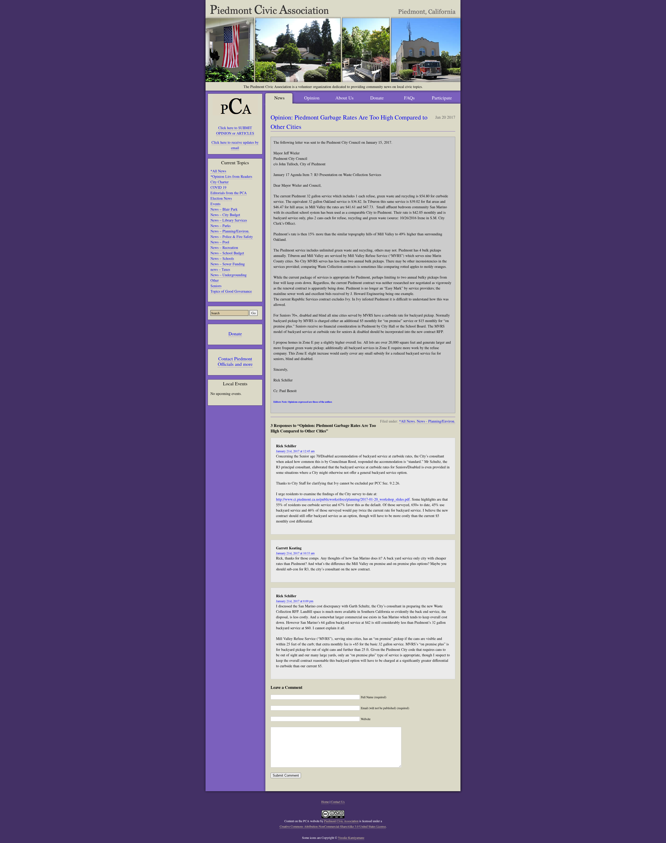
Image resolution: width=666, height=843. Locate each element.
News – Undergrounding (228, 274)
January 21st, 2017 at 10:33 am (295, 553)
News (279, 98)
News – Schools (222, 258)
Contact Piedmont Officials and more (235, 361)
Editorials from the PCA (228, 192)
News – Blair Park (224, 209)
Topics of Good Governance (231, 291)
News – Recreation (224, 247)
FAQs (409, 98)
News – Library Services (228, 220)
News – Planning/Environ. (229, 231)
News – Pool (219, 242)
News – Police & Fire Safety (231, 236)
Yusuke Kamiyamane (351, 837)
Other (214, 280)
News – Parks (220, 225)
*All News (218, 170)
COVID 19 (218, 187)
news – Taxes (220, 269)
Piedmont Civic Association (341, 821)
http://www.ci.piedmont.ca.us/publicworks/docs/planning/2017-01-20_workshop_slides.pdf (343, 499)
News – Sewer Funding (227, 263)
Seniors (215, 285)
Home (325, 802)
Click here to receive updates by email (235, 145)
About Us (344, 98)
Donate (235, 333)
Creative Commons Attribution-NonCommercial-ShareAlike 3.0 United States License (333, 826)
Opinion (311, 98)
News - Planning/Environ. (436, 421)
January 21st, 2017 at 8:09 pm (294, 601)
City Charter (219, 181)
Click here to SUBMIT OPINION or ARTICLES (235, 130)
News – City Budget (225, 214)
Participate (442, 98)
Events (215, 203)
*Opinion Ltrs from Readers (231, 176)
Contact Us (338, 802)
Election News (221, 198)
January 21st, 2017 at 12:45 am (295, 451)
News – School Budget (227, 252)
